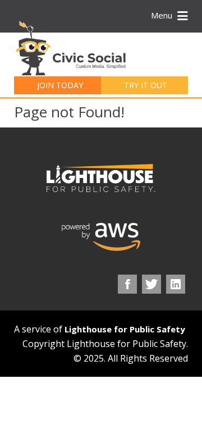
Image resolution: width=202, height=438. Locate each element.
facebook (127, 284)
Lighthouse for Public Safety (125, 329)
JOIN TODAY (60, 85)
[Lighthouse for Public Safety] (101, 178)
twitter (151, 284)
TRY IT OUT (145, 85)
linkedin (175, 284)
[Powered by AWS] (101, 237)
